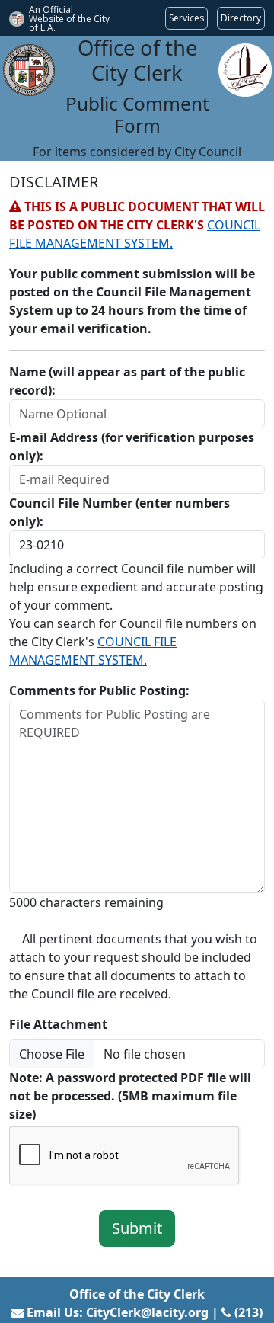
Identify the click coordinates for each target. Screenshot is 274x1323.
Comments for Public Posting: (99, 690)
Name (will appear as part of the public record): (127, 381)
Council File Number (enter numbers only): (119, 512)
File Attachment (58, 1024)
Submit (137, 1228)
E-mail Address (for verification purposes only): (131, 446)
